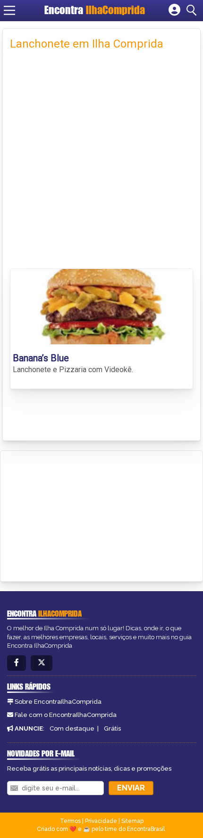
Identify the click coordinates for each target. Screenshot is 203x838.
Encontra (94, 9)
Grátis (112, 728)
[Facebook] (16, 663)
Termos (70, 821)
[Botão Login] (174, 10)
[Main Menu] (9, 10)
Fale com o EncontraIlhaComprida (66, 714)
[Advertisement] (101, 162)
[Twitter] (41, 663)
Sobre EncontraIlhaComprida (58, 701)
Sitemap (132, 821)
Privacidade (101, 821)
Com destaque (72, 728)
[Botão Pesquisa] (193, 10)
